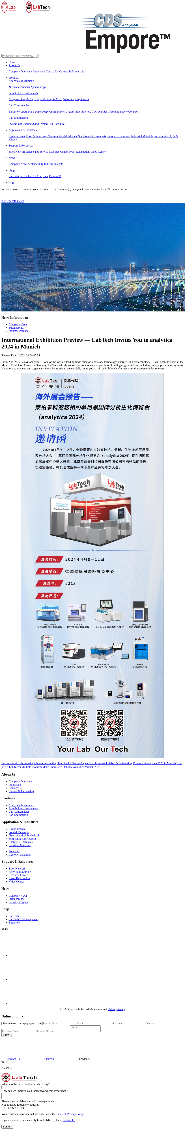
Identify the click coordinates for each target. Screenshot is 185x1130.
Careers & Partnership (71, 71)
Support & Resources (21, 145)
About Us (14, 65)
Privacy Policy (136, 189)
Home (12, 62)
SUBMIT (7, 1126)
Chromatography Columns (123, 111)
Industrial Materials (142, 136)
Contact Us (52, 71)
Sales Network (17, 151)
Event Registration (79, 151)
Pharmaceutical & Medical (62, 136)
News (12, 157)
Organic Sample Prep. (49, 99)
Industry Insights (53, 163)
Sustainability (35, 163)
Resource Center (58, 151)
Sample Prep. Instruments (23, 93)
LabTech (14, 176)
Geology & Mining (20, 854)
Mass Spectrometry (19, 87)
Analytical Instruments (21, 80)
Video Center (98, 151)
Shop (12, 170)
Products (14, 77)
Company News (18, 163)
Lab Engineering (18, 117)
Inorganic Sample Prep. (22, 99)
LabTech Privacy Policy (70, 1114)
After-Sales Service (37, 151)
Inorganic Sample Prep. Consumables (43, 111)
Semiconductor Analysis (92, 136)
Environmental (17, 136)
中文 (11, 182)
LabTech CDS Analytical (34, 176)
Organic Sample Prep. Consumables (86, 111)
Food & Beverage (36, 136)
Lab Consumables (19, 105)
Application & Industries (23, 130)
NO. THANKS (15, 201)
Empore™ (15, 111)
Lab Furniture (56, 123)
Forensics (159, 136)
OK (3, 201)
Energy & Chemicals (118, 136)
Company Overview (20, 71)
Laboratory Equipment (76, 99)
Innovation (39, 71)
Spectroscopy (38, 87)
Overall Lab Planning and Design (28, 123)
